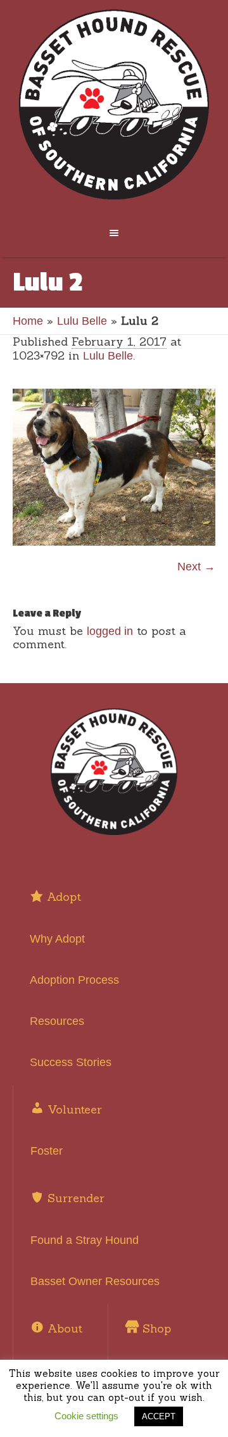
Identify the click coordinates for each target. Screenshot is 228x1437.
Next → (196, 566)
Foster (46, 1151)
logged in (110, 631)
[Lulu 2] (114, 467)
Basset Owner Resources (95, 1281)
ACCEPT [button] (158, 1416)
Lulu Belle (82, 321)
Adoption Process (74, 980)
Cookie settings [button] (86, 1415)
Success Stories (70, 1062)
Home (28, 321)
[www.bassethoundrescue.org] (114, 104)
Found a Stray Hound (84, 1240)
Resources (57, 1021)
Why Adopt (57, 938)
